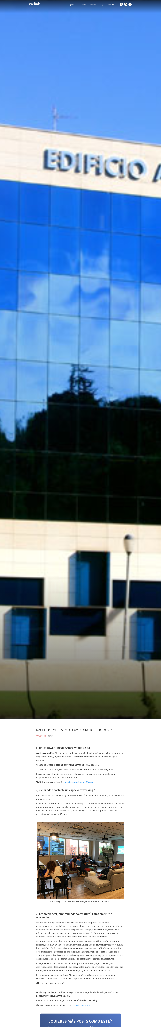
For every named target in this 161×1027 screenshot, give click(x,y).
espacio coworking (82, 1005)
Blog (101, 5)
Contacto (82, 5)
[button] (112, 4)
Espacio (71, 5)
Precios (93, 5)
